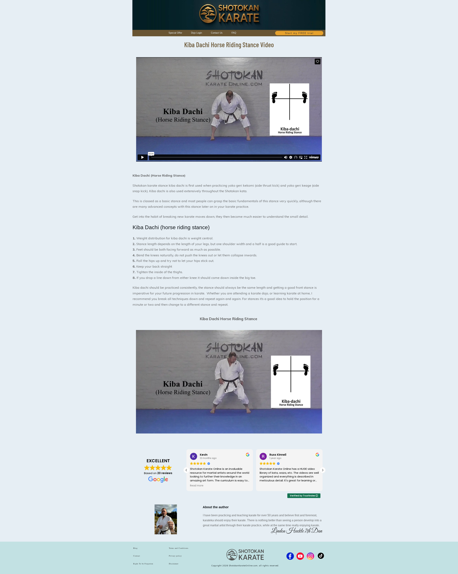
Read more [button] (196, 485)
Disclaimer (173, 563)
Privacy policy (175, 556)
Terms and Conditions (178, 548)
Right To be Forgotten (143, 563)
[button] (322, 470)
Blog (135, 548)
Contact (136, 556)
